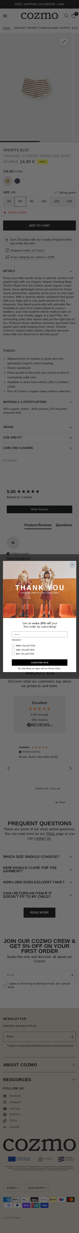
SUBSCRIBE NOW (39, 662)
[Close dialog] (72, 564)
